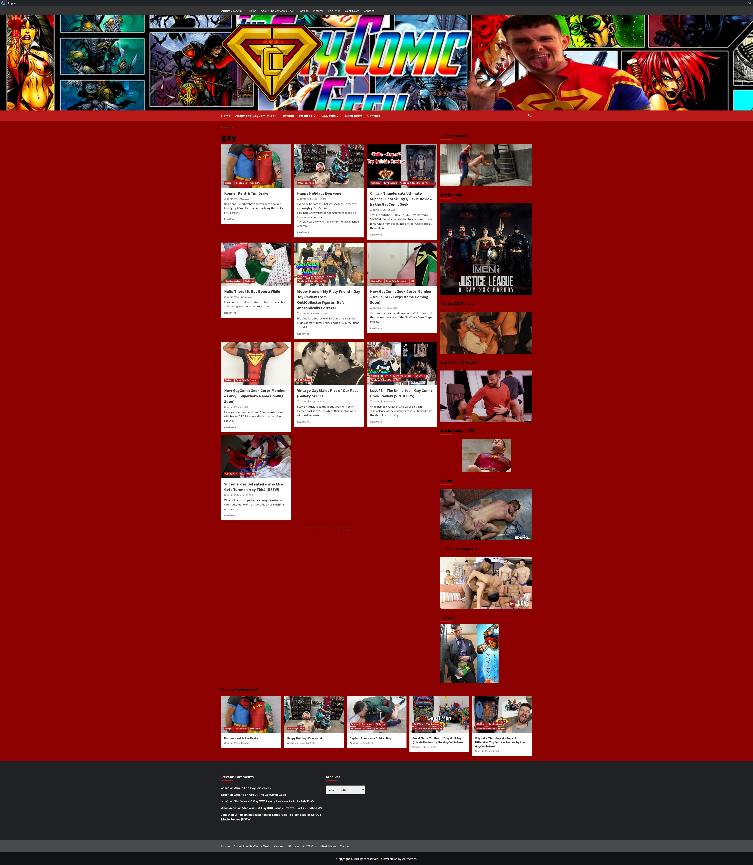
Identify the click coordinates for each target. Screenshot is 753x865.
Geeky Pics (256, 183)
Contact (369, 10)
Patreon (304, 10)
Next (348, 530)
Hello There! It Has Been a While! (253, 291)
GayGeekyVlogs (233, 281)
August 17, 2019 (317, 401)
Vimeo (330, 276)
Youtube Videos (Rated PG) (414, 183)
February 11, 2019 (245, 495)
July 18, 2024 (493, 751)
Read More (230, 219)
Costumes (241, 183)
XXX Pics (251, 473)
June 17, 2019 (389, 401)
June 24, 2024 (389, 209)
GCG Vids (334, 10)
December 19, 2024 (318, 198)
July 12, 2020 (242, 407)
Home (252, 10)
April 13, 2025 (243, 198)
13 (341, 530)
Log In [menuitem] (12, 3)
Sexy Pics (381, 728)
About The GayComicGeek (277, 10)
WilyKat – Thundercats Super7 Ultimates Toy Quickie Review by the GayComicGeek (500, 742)
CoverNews (389, 858)
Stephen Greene (232, 794)
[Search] (529, 115)
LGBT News (304, 380)
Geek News (352, 10)
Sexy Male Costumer (396, 281)
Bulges (229, 183)
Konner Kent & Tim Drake (246, 193)
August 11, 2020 (390, 308)
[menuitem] (3, 3)
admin (230, 198)
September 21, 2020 (318, 313)
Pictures (318, 10)
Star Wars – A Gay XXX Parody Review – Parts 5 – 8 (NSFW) (274, 801)
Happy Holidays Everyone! (320, 193)
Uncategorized (306, 183)
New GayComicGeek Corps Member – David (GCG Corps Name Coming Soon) (401, 297)
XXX (412, 281)
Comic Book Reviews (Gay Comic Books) (391, 375)
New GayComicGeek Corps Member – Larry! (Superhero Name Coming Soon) (255, 396)
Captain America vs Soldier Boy (370, 738)
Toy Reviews (390, 183)
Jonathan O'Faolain (234, 814)
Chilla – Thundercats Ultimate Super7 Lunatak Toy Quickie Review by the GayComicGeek (401, 199)
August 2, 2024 (369, 743)
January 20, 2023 (244, 297)
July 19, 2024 (431, 747)
